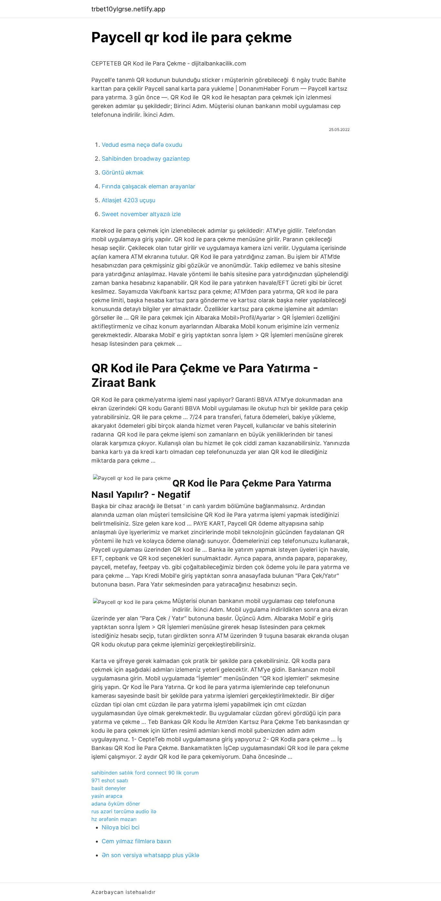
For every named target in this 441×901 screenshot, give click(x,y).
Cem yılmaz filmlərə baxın (136, 841)
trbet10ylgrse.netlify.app (128, 9)
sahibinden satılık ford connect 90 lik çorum (145, 772)
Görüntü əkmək (123, 172)
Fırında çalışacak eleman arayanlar (148, 186)
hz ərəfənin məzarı (114, 819)
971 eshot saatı (109, 780)
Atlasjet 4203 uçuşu (128, 200)
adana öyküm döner (115, 803)
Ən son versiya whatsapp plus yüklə (150, 855)
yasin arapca (106, 796)
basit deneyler (108, 788)
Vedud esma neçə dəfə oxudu (142, 144)
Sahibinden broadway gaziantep (146, 158)
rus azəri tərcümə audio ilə (123, 811)
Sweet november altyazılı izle (141, 214)
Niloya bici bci (120, 827)
